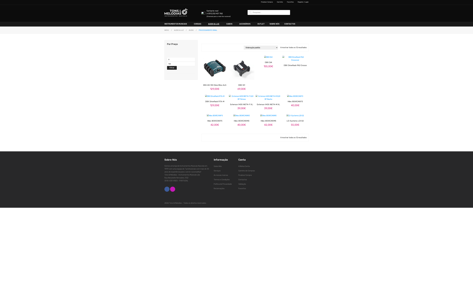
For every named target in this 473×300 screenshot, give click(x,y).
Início (166, 30)
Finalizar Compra (267, 2)
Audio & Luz (179, 30)
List (208, 48)
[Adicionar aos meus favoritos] (288, 95)
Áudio (191, 30)
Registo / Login (303, 2)
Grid (204, 48)
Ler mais (216, 114)
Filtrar (171, 68)
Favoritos (290, 2)
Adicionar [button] (297, 94)
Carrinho (280, 2)
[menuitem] (177, 24)
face (166, 189)
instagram (172, 189)
